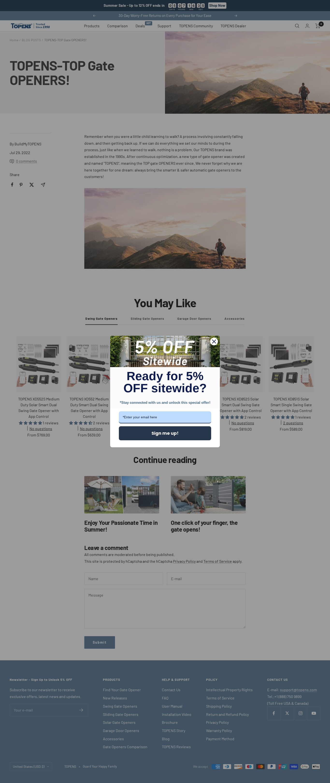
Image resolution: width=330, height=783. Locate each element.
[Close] (214, 341)
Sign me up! (165, 433)
